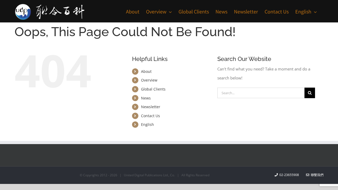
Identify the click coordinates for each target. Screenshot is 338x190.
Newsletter (150, 106)
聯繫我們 (316, 175)
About (146, 71)
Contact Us (150, 115)
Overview (149, 80)
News (146, 98)
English (147, 124)
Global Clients (153, 89)
